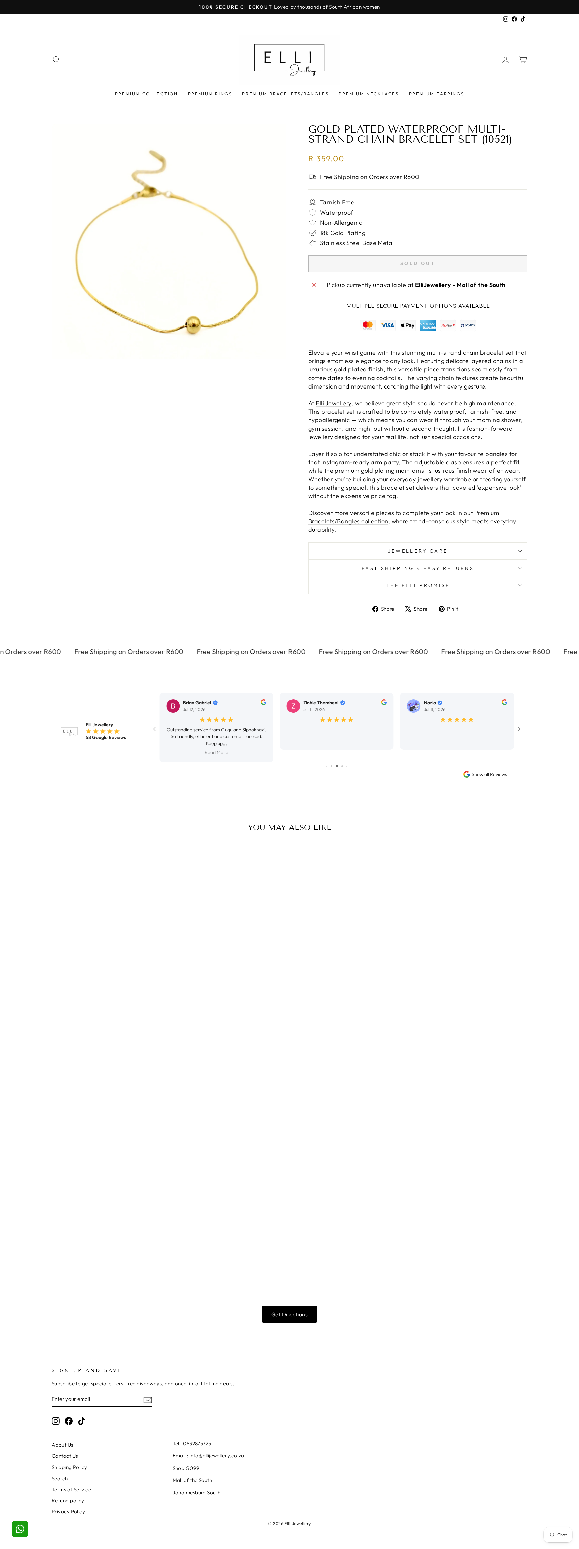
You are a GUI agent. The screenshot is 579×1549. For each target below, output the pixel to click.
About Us (62, 1432)
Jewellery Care (418, 551)
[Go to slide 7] (337, 753)
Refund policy (68, 1488)
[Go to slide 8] (342, 753)
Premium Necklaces (369, 93)
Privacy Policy (68, 1499)
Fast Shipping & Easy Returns (418, 568)
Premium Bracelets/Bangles (285, 93)
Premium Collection (146, 93)
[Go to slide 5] (326, 753)
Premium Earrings (436, 93)
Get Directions (289, 1301)
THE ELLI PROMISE (418, 585)
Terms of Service (71, 1477)
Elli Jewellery (333, 403)
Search (60, 1466)
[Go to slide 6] (331, 753)
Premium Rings (210, 93)
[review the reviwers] (263, 703)
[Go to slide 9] (346, 753)
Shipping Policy (69, 1454)
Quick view (108, 941)
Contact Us (65, 1443)
